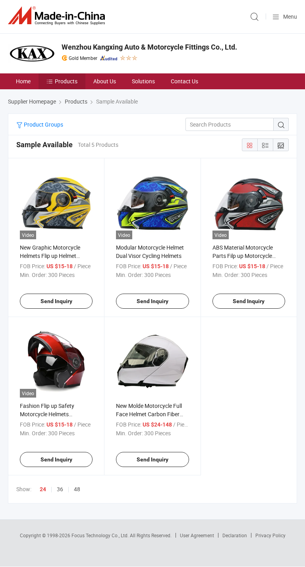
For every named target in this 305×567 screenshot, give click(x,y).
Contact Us (184, 81)
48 (77, 489)
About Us (104, 81)
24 (43, 489)
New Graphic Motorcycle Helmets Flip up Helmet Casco (50, 256)
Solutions (143, 81)
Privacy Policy (270, 535)
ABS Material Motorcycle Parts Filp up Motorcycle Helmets (242, 256)
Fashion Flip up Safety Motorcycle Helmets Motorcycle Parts (47, 414)
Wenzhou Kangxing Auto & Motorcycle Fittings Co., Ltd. (149, 47)
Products (66, 81)
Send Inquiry (56, 301)
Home (23, 81)
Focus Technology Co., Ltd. (100, 535)
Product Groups (43, 124)
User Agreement (197, 535)
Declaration (234, 535)
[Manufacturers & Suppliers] (58, 15)
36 (60, 489)
